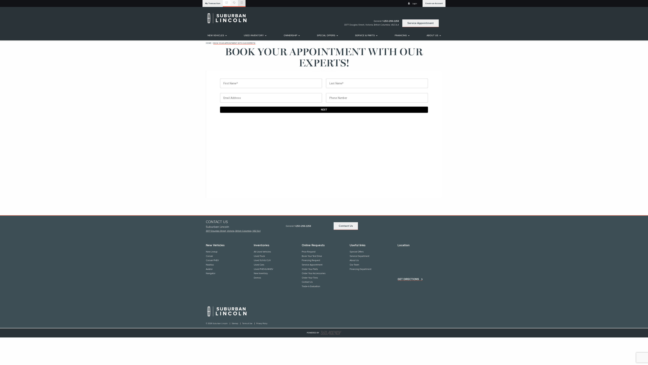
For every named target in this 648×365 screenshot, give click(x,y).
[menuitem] (217, 35)
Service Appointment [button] (420, 23)
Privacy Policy (261, 323)
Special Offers (326, 35)
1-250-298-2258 (391, 21)
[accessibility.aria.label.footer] (331, 333)
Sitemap (235, 323)
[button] (212, 3)
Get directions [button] (408, 279)
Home (208, 43)
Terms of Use (247, 323)
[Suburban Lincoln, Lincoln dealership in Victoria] (228, 18)
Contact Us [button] (346, 226)
